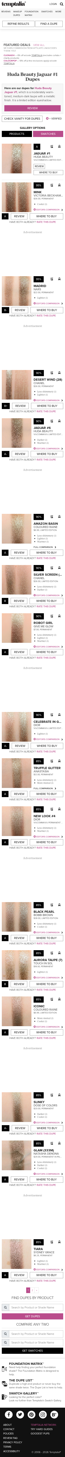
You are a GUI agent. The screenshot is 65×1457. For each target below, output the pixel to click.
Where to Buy (48, 172)
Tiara (38, 1249)
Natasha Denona (46, 1154)
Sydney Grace (44, 1252)
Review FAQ (10, 1438)
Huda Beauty (43, 157)
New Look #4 (44, 816)
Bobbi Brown (43, 915)
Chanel (39, 383)
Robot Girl (43, 623)
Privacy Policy (12, 1442)
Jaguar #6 (42, 428)
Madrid (40, 286)
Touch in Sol (43, 963)
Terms (7, 1446)
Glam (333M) (44, 1150)
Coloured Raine (45, 527)
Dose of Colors (45, 1105)
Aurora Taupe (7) (48, 960)
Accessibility (11, 1451)
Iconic (39, 1006)
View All (39, 45)
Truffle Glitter (47, 768)
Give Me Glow (43, 626)
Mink (38, 192)
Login (53, 4)
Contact (8, 1429)
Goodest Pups (40, 1433)
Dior (37, 725)
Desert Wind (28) (48, 380)
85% (38, 761)
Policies (8, 1433)
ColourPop (10, 60)
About (7, 1424)
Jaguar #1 (42, 153)
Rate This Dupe (46, 222)
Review (32, 108)
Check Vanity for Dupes (22, 119)
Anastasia (41, 771)
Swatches (47, 11)
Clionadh (9, 55)
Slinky (39, 1102)
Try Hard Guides (42, 1429)
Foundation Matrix (31, 13)
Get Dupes (32, 1316)
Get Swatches (32, 1351)
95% (38, 185)
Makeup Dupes (17, 13)
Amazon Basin (46, 524)
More (58, 11)
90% (39, 373)
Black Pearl (44, 912)
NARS (37, 289)
